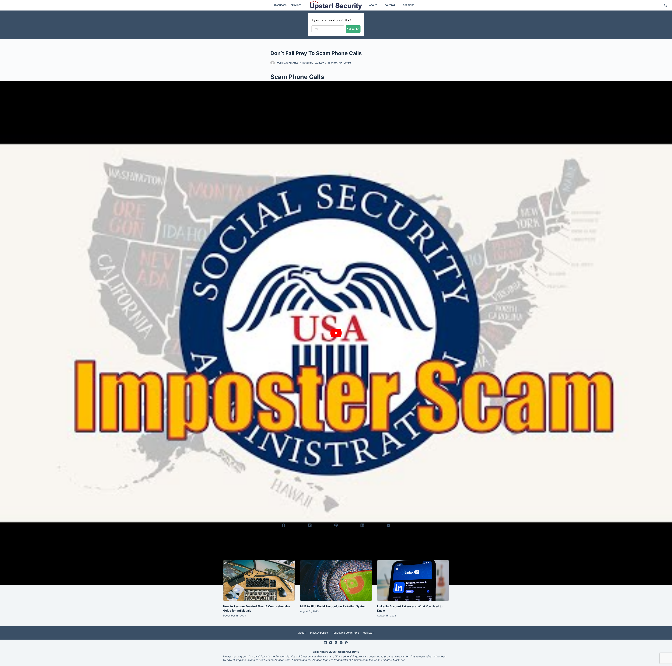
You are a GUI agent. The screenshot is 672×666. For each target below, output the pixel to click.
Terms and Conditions (345, 633)
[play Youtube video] (336, 333)
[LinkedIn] (362, 525)
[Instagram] (341, 642)
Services (296, 5)
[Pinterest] (336, 525)
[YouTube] (330, 642)
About (373, 5)
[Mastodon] (346, 642)
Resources (280, 5)
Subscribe (353, 29)
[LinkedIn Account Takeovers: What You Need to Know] (413, 580)
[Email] (388, 525)
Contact (390, 5)
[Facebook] (284, 525)
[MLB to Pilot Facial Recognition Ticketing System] (336, 580)
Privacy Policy (319, 633)
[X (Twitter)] (310, 525)
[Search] (665, 5)
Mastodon (398, 660)
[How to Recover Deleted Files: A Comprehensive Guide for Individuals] (259, 580)
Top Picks (408, 5)
